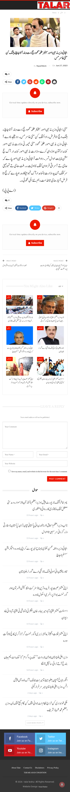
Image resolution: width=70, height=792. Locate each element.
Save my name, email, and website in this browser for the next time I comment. (39, 471)
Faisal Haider (43, 786)
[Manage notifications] (62, 784)
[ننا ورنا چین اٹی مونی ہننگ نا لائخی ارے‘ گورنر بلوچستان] (50, 335)
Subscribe (36, 111)
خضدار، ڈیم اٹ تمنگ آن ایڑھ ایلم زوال (15, 265)
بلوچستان (40, 328)
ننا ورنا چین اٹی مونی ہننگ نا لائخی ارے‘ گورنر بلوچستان (43, 572)
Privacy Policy (53, 767)
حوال (8, 297)
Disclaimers (39, 767)
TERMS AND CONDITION (35, 772)
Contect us (27, 767)
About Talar (16, 767)
